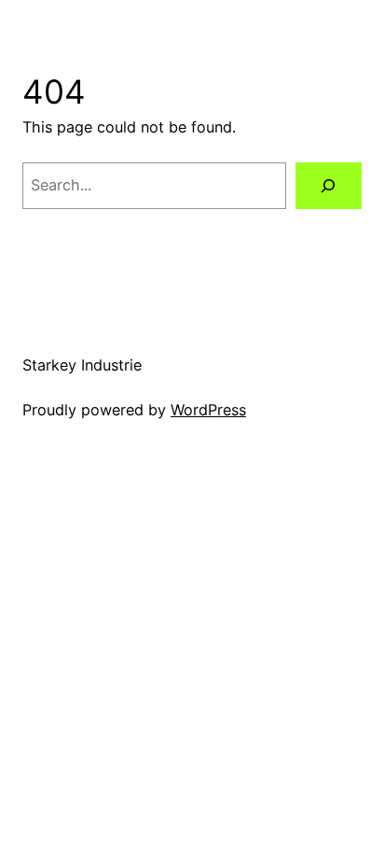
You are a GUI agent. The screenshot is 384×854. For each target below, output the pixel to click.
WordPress (208, 409)
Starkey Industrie (82, 365)
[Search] (328, 185)
